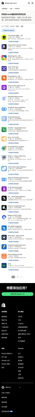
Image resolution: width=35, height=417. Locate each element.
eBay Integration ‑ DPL (14, 56)
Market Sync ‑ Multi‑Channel (16, 235)
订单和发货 (5, 327)
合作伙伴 (21, 367)
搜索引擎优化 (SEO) (24, 334)
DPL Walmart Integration (15, 226)
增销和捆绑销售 (23, 327)
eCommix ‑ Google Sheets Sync (17, 128)
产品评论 (21, 323)
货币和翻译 (21, 341)
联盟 (19, 371)
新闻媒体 (21, 364)
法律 (19, 374)
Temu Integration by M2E (15, 254)
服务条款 (4, 397)
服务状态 (21, 378)
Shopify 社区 (6, 360)
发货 (19, 337)
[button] (17, 39)
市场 (19, 320)
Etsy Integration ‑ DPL (14, 76)
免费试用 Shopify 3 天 (17, 294)
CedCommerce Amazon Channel (17, 45)
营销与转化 (5, 334)
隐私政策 (4, 402)
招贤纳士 (21, 357)
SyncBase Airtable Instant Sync (17, 245)
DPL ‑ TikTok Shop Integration (16, 196)
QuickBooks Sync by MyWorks (16, 107)
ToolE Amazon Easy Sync (15, 187)
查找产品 (4, 320)
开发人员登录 (6, 393)
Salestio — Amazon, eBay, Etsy (16, 156)
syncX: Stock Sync (13, 67)
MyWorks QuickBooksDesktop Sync (18, 178)
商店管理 (4, 337)
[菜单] (32, 3)
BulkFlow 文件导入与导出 (14, 215)
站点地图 (4, 407)
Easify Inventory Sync (14, 117)
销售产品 (4, 323)
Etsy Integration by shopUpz (16, 146)
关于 (19, 353)
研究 (3, 367)
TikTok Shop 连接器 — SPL (15, 35)
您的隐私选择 (6, 411)
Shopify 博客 (6, 364)
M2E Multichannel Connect (15, 96)
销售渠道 (4, 316)
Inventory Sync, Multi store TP (16, 85)
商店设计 (4, 330)
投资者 (20, 360)
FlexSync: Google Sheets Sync (16, 206)
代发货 (20, 316)
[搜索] (29, 3)
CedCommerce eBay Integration (17, 167)
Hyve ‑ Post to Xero (13, 137)
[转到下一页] (22, 277)
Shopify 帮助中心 (7, 353)
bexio (9, 264)
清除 (22, 26)
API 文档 (4, 357)
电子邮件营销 (22, 330)
